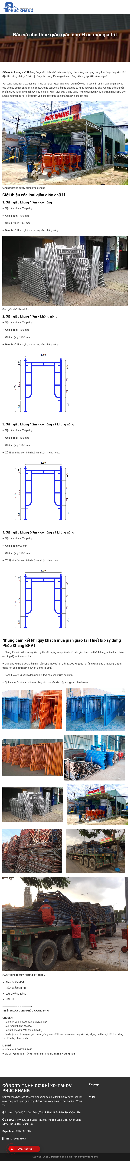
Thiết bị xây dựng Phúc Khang (81, 1156)
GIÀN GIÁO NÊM (15, 982)
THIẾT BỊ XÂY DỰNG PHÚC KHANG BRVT (26, 1010)
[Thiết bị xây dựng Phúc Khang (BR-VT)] (18, 7)
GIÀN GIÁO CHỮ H (16, 987)
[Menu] (126, 7)
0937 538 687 (23, 1131)
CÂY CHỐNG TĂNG (16, 993)
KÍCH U (10, 999)
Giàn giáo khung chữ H (15, 72)
